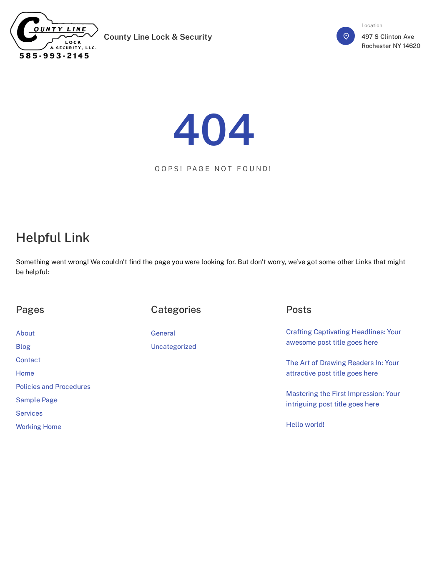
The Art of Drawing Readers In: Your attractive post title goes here (342, 367)
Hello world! (305, 424)
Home (25, 373)
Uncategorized (173, 347)
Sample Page (37, 400)
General (163, 333)
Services (29, 413)
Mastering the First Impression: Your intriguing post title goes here (343, 398)
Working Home (38, 427)
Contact (28, 360)
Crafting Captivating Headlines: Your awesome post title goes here (343, 337)
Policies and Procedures (53, 387)
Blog (23, 347)
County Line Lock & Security (158, 36)
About (25, 333)
